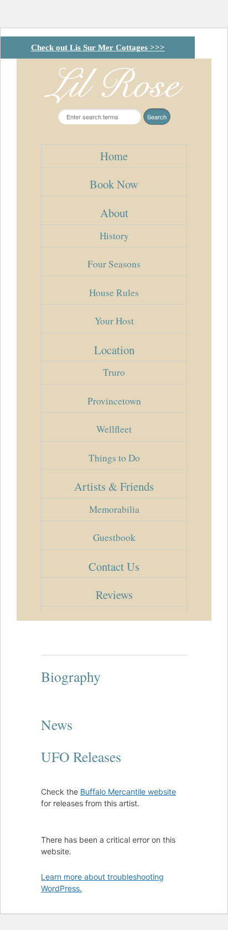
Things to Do (114, 457)
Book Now (114, 184)
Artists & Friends (114, 486)
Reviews (114, 594)
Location (114, 350)
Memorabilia (114, 509)
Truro (114, 372)
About (114, 212)
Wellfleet (114, 429)
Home (114, 156)
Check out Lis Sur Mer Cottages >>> (98, 47)
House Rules (114, 292)
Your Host (114, 320)
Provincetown (114, 401)
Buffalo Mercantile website (128, 791)
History (114, 235)
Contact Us (114, 566)
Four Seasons (114, 264)
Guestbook (114, 537)
